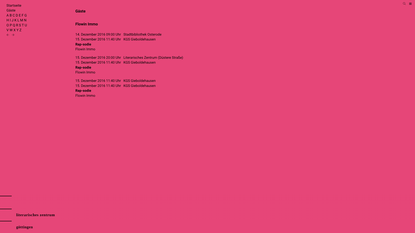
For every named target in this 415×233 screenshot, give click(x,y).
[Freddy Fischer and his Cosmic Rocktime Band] (8, 35)
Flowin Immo (85, 49)
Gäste (10, 10)
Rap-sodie (83, 44)
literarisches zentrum (35, 215)
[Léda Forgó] (13, 35)
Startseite (13, 6)
